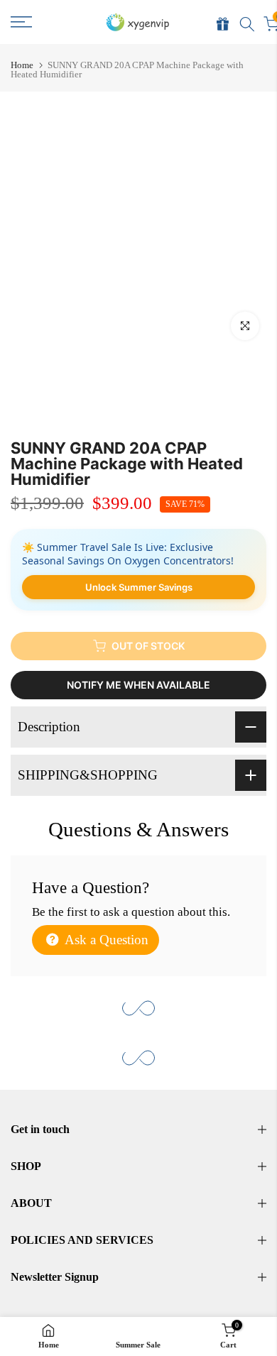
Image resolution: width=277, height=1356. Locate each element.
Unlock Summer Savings (138, 587)
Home (22, 65)
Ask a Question (105, 939)
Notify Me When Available (138, 685)
